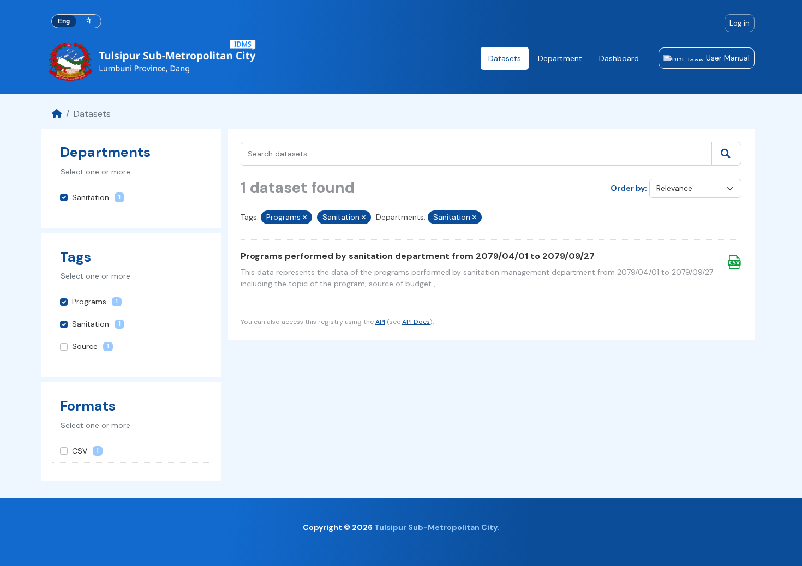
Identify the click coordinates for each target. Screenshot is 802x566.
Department (560, 58)
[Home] (57, 113)
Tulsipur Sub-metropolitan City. (436, 527)
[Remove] (305, 217)
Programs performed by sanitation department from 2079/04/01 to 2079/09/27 (418, 256)
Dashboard (619, 58)
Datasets (504, 58)
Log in (739, 23)
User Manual (728, 58)
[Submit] (726, 154)
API (380, 321)
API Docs (416, 321)
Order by (628, 188)
